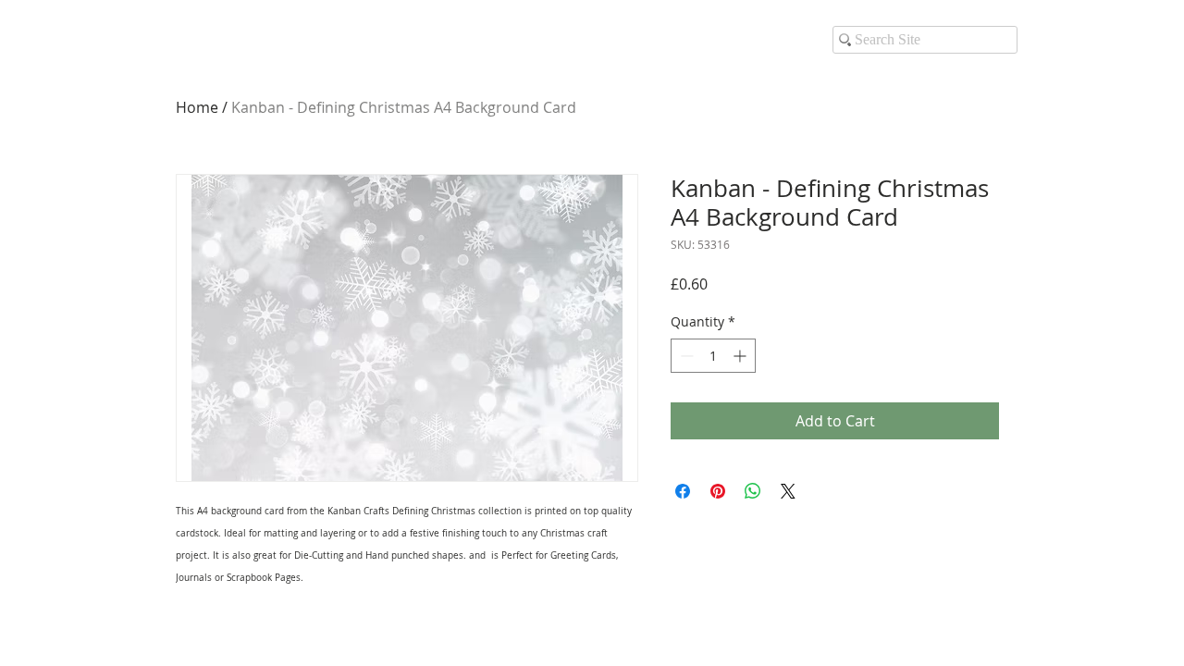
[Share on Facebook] (683, 491)
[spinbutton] (713, 355)
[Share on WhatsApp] (753, 491)
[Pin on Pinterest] (718, 491)
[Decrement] (685, 355)
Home (197, 107)
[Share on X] (788, 491)
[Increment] (741, 355)
